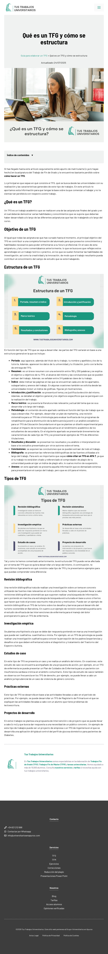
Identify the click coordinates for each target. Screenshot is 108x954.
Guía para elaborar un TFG (34, 55)
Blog (54, 896)
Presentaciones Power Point (54, 876)
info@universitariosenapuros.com (24, 835)
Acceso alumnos (54, 904)
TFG (54, 855)
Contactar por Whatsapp (19, 831)
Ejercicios (54, 863)
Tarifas (54, 900)
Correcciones (54, 867)
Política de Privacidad (51, 935)
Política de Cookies (71, 935)
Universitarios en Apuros (82, 929)
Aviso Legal (33, 935)
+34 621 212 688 (15, 827)
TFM (54, 859)
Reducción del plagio (54, 872)
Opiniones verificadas (54, 908)
